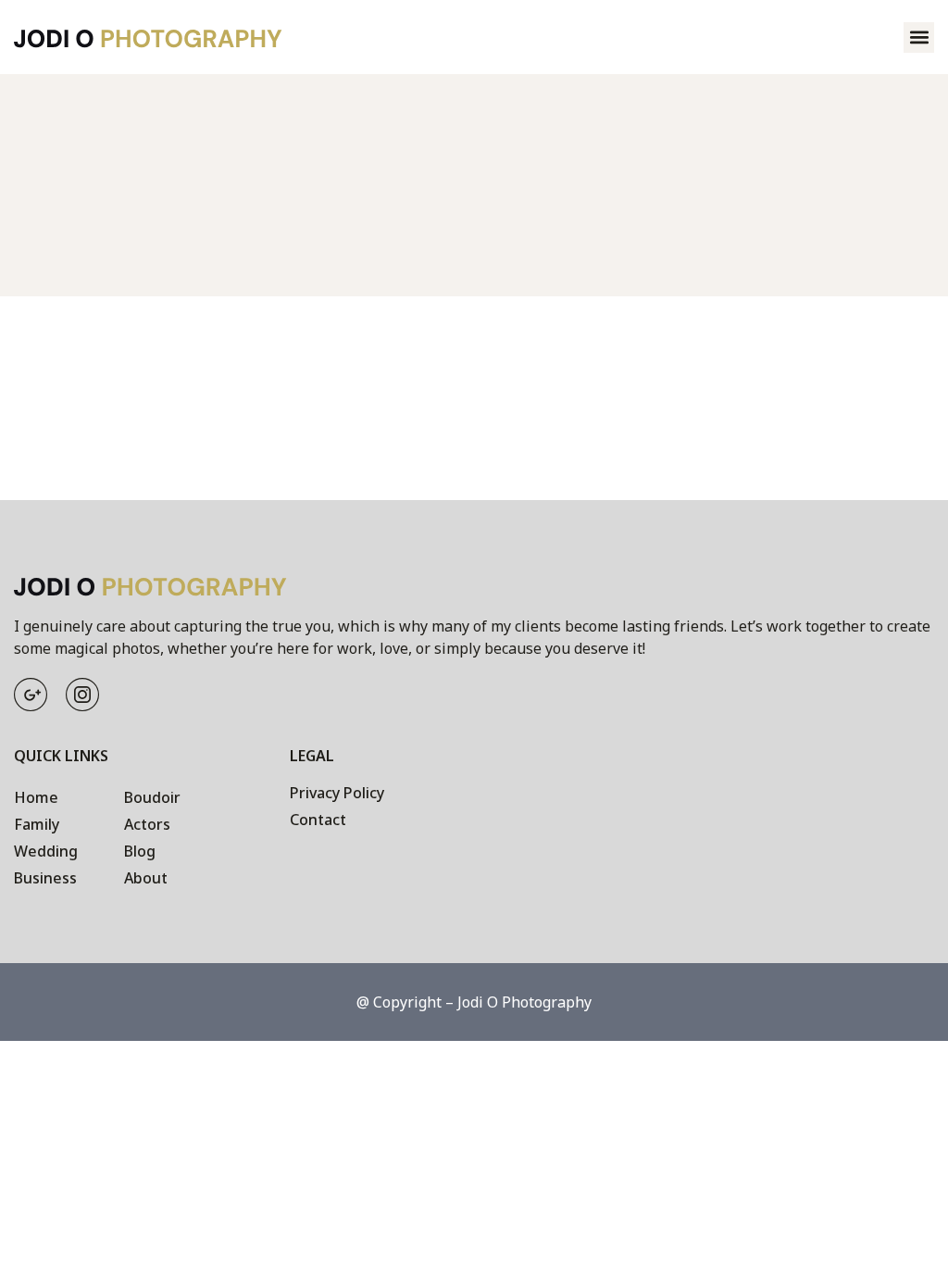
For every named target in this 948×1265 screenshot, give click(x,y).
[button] (919, 37)
